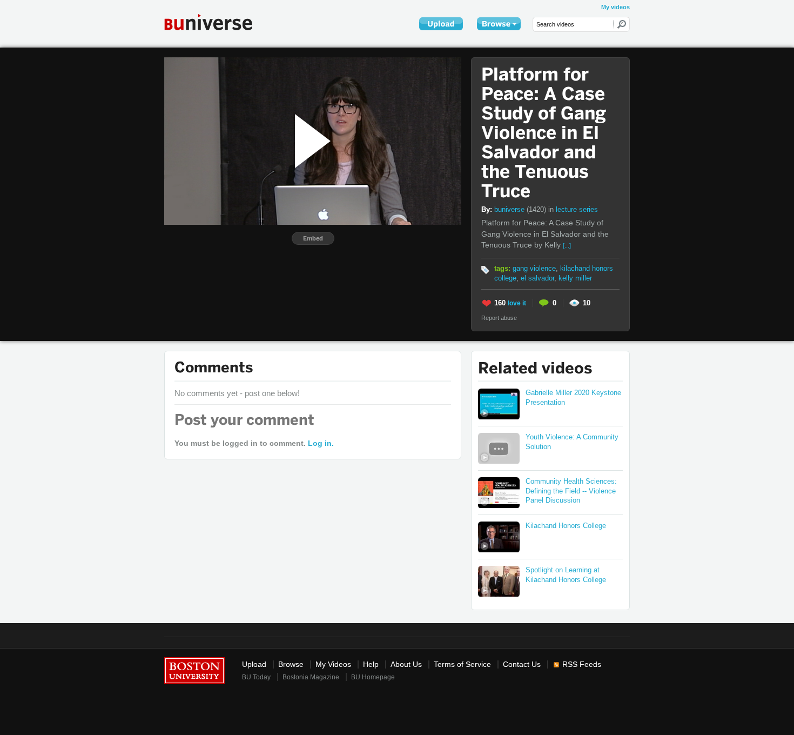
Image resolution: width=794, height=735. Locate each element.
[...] (567, 245)
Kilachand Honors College (566, 526)
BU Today (256, 677)
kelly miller (575, 278)
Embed (313, 238)
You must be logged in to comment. (254, 443)
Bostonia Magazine (310, 677)
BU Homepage (373, 677)
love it (517, 303)
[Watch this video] (499, 404)
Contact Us (522, 664)
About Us (406, 664)
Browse (291, 664)
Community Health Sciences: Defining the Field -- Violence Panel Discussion (571, 491)
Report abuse (499, 318)
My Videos (333, 664)
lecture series (577, 209)
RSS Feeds (581, 664)
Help (371, 664)
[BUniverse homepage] (215, 22)
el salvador (537, 278)
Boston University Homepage (194, 669)
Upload (254, 664)
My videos (615, 7)
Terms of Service (462, 664)
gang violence (534, 268)
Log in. (321, 443)
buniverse (520, 209)
